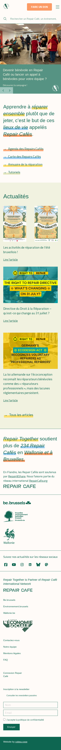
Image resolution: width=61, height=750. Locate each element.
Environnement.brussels (15, 606)
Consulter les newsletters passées (22, 695)
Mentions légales (12, 653)
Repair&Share (17, 476)
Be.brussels (9, 600)
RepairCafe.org (38, 480)
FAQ (5, 659)
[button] (57, 7)
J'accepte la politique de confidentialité (25, 719)
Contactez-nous (11, 640)
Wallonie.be (9, 613)
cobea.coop (21, 741)
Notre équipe (10, 646)
